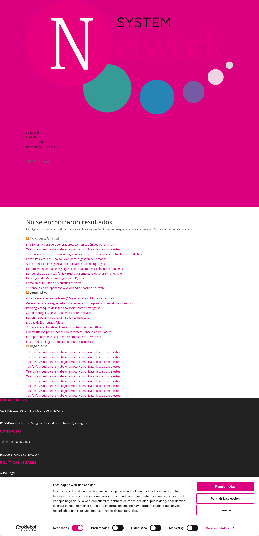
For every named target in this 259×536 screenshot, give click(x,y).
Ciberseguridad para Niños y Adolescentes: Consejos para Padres (68, 332)
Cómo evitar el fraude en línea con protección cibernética (63, 327)
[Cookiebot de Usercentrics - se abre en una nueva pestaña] (26, 528)
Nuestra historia (36, 123)
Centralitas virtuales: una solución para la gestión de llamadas (66, 259)
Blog (29, 152)
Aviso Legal (7, 473)
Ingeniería (38, 346)
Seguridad (32, 132)
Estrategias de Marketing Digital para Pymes (55, 278)
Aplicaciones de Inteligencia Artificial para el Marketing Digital (66, 264)
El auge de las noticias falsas (44, 322)
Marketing (32, 137)
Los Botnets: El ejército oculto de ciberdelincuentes (59, 342)
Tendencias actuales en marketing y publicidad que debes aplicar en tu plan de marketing (84, 254)
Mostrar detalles (217, 528)
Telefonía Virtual (36, 142)
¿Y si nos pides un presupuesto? (47, 156)
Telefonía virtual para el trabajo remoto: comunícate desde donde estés (73, 249)
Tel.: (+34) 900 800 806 (15, 442)
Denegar (225, 510)
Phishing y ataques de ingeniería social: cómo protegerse (63, 308)
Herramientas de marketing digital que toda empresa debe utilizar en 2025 (74, 269)
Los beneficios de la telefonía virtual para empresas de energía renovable (74, 273)
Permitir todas (225, 486)
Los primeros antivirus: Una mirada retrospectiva (58, 317)
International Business (40, 147)
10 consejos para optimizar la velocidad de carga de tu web (65, 288)
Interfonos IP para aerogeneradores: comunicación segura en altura (70, 244)
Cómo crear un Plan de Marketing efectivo (53, 283)
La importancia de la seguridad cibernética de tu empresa (63, 337)
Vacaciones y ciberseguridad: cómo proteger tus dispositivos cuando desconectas (79, 303)
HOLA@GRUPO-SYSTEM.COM (19, 454)
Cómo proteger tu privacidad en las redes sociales (58, 313)
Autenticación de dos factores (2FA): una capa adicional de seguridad (71, 298)
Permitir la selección (225, 498)
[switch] (118, 528)
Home (30, 118)
